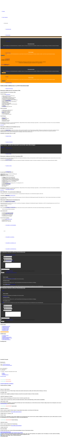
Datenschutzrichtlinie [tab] (3, 428)
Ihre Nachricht (3, 267)
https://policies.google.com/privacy (16, 411)
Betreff (2, 261)
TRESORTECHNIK (5, 330)
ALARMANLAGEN (5, 328)
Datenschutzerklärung (10, 319)
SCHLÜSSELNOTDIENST (6, 339)
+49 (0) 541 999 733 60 (6, 364)
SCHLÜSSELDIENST (5, 338)
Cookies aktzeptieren (3, 432)
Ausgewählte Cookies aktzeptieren (12, 432)
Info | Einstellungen (10, 383)
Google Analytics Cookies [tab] (4, 401)
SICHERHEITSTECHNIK (6, 326)
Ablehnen (5, 383)
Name (2, 256)
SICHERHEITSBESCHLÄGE (6, 337)
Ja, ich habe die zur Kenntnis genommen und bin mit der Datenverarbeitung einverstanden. (18, 319)
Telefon (2, 258)
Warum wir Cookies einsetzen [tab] (5, 389)
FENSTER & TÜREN (5, 329)
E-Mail (2, 259)
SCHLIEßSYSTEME (5, 335)
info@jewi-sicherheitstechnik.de (7, 365)
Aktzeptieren (2, 383)
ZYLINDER (4, 336)
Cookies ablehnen (20, 432)
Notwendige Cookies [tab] (3, 392)
